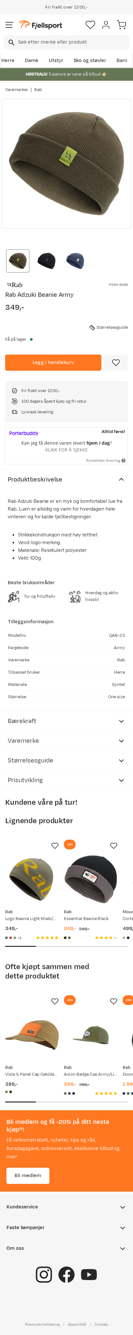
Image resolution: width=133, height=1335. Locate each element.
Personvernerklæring (42, 1324)
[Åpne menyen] (9, 24)
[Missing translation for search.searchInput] (10, 42)
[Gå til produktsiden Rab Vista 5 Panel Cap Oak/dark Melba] (32, 1035)
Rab (38, 90)
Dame (31, 60)
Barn (122, 60)
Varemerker (16, 90)
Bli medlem (28, 1175)
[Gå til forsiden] (40, 25)
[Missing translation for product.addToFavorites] (116, 363)
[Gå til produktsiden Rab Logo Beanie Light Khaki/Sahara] (32, 879)
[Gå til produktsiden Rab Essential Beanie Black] (91, 879)
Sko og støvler (90, 60)
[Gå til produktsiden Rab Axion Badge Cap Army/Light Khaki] (91, 1035)
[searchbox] (73, 42)
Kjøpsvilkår (77, 1324)
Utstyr (56, 60)
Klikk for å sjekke (66, 450)
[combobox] (66, 42)
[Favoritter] (90, 25)
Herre (8, 60)
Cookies (101, 1324)
